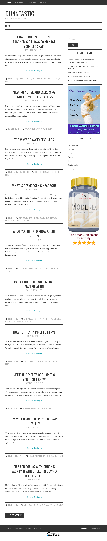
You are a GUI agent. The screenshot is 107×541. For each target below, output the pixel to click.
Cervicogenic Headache (27, 218)
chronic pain (41, 505)
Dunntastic (19, 13)
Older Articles (14, 515)
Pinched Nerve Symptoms (42, 361)
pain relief (26, 408)
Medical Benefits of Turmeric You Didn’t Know (34, 377)
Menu (8, 25)
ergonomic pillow (25, 79)
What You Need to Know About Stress (34, 233)
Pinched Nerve (29, 361)
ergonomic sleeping (39, 79)
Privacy (43, 2)
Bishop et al (19, 2)
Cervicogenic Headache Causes (46, 218)
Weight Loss (48, 408)
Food (10, 408)
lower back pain (10, 321)
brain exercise (47, 456)
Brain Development (35, 456)
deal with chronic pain (55, 505)
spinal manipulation (24, 321)
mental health (58, 456)
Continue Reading (34, 70)
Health (10, 79)
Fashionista (85, 528)
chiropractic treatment (53, 319)
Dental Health (73, 145)
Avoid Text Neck (51, 172)
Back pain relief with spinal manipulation (34, 284)
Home (9, 2)
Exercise (11, 129)
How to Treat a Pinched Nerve (34, 332)
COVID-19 (28, 129)
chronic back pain (30, 505)
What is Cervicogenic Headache (34, 185)
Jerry (41, 50)
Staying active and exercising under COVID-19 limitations (34, 94)
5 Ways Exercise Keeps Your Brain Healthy (34, 421)
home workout (37, 129)
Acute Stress (23, 268)
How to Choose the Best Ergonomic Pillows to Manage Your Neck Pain (34, 41)
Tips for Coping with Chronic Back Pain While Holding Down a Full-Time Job (34, 471)
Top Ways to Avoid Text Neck (34, 139)
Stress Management (46, 268)
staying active (47, 129)
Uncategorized (24, 172)
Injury (16, 172)
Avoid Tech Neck (40, 172)
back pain (27, 319)
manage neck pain (52, 79)
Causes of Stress (33, 268)
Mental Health (18, 456)
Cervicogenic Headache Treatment (17, 221)
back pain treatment (38, 319)
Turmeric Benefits (37, 408)
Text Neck (12, 175)
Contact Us (32, 2)
